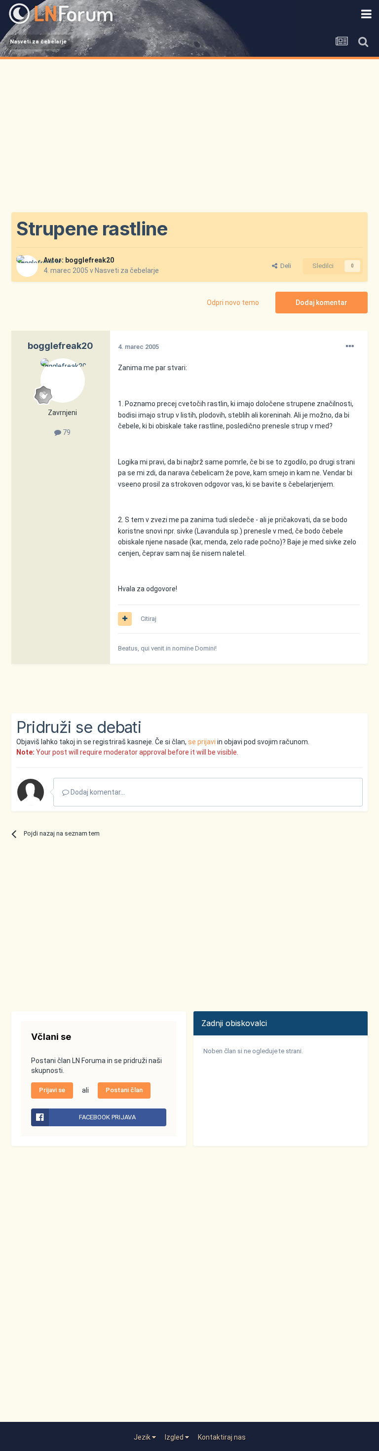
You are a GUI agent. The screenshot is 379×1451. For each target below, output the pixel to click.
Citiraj (148, 618)
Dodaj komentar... (97, 792)
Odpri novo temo (233, 302)
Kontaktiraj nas (222, 1437)
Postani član (124, 1090)
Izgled (175, 1437)
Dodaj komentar (321, 302)
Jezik (143, 1437)
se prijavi (202, 742)
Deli (284, 265)
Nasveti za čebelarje (127, 270)
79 (66, 432)
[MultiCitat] (125, 619)
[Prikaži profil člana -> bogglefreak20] (27, 266)
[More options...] (350, 346)
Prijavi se (52, 1090)
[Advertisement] (189, 133)
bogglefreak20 (89, 260)
